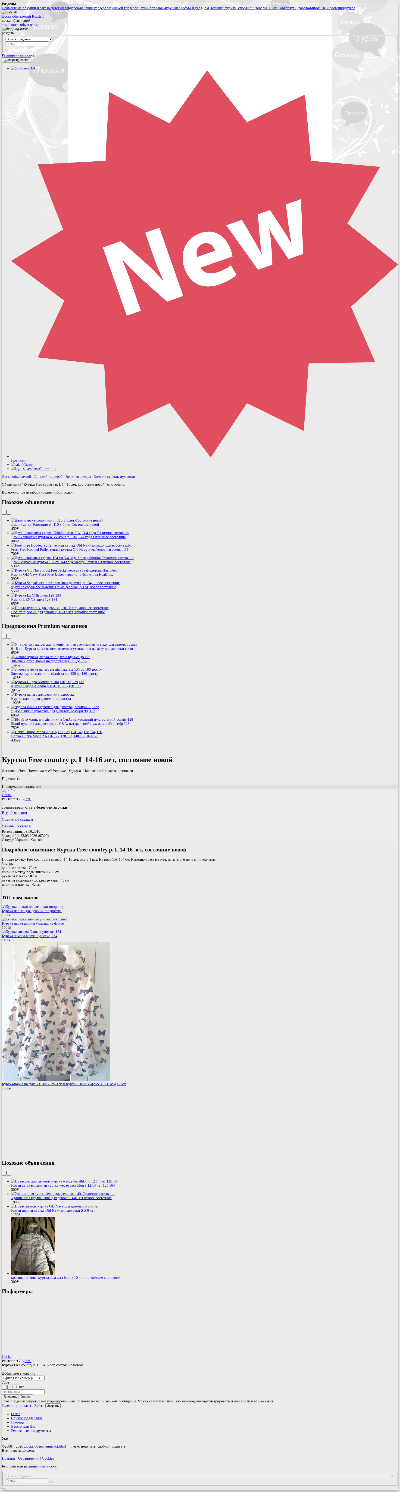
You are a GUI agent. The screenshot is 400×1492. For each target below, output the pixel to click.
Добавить (10, 1396)
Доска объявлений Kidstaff (23, 16)
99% (28, 799)
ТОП (33, 68)
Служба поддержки (26, 1418)
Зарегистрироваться (17, 1406)
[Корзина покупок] (16, 60)
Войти (39, 1406)
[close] (4, 1370)
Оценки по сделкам (17, 819)
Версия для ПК (23, 1426)
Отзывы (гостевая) (16, 826)
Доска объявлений (16, 477)
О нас (15, 1414)
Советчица (47, 469)
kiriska (7, 795)
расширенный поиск (40, 1466)
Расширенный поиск (18, 55)
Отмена (26, 1396)
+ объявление (20, 25)
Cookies (48, 1458)
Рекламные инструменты (31, 1431)
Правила (9, 1458)
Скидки (29, 464)
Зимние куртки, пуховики (114, 477)
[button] (200, 33)
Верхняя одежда (78, 477)
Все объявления (14, 813)
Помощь (17, 1422)
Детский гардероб (48, 477)
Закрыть (53, 1406)
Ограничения (28, 1458)
